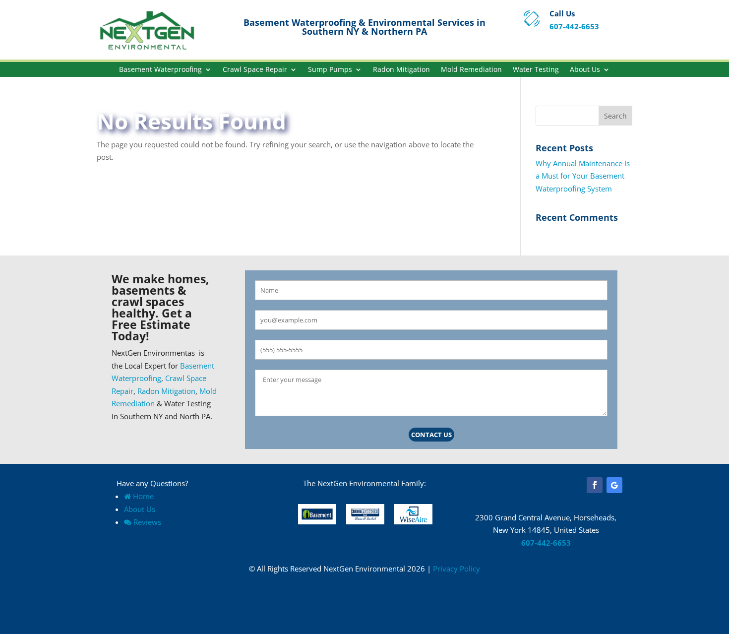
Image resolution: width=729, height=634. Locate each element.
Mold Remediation (471, 70)
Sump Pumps (330, 70)
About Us (585, 70)
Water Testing (536, 70)
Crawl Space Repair (255, 70)
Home (143, 496)
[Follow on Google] (614, 485)
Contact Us (431, 434)
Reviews (147, 522)
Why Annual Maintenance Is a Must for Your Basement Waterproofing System (583, 175)
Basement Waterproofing (160, 70)
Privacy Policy (456, 568)
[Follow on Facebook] (595, 485)
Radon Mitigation (401, 70)
